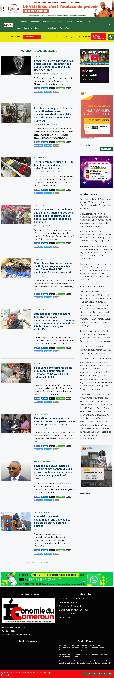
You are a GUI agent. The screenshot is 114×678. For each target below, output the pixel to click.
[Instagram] (94, 673)
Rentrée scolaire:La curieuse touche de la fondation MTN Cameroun (95, 349)
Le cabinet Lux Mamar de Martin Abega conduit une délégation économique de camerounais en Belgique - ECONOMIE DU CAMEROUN (95, 365)
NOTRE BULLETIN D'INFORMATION (98, 36)
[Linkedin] (89, 37)
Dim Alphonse (87, 346)
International (52, 28)
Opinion (92, 22)
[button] (3, 8)
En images (39, 28)
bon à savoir (38, 56)
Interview (68, 22)
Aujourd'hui (38, 364)
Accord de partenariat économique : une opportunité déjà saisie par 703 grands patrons (52, 521)
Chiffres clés (81, 22)
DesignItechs (7, 675)
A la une (37, 414)
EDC (37, 226)
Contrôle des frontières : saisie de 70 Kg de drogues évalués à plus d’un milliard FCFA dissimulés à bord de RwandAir (53, 268)
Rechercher (85, 145)
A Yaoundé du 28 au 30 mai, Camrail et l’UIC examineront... (66, 37)
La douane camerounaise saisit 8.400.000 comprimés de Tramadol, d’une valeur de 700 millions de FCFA (53, 372)
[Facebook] (83, 37)
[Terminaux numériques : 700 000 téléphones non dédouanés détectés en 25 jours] (16, 167)
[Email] (109, 673)
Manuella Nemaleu (43, 74)
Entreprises (22, 22)
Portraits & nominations (52, 22)
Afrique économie (24, 28)
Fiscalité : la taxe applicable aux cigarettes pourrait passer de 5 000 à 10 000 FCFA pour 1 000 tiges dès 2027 (53, 65)
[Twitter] (86, 37)
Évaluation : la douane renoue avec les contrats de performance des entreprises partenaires (54, 421)
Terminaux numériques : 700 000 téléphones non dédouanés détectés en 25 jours (54, 165)
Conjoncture (35, 22)
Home (3, 46)
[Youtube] (104, 673)
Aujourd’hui (64, 28)
